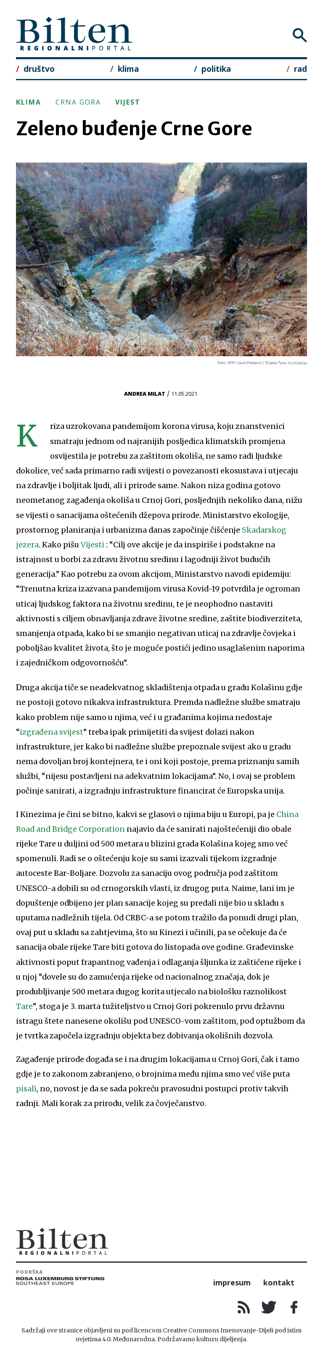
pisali (26, 1088)
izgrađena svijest (51, 732)
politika (216, 68)
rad (300, 68)
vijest (127, 102)
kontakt (278, 1282)
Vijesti (93, 544)
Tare (24, 1006)
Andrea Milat (144, 393)
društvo (39, 68)
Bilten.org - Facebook (294, 1307)
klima (128, 68)
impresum (232, 1282)
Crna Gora (78, 102)
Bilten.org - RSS (244, 1307)
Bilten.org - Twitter (269, 1307)
